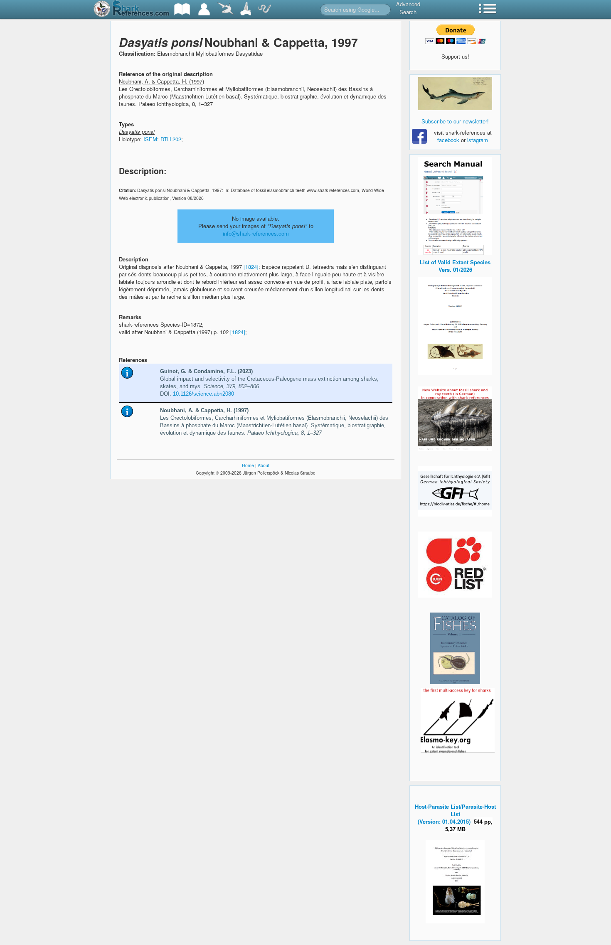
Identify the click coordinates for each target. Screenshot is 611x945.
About (263, 465)
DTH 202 (170, 139)
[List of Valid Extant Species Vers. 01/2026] (455, 325)
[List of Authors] (204, 9)
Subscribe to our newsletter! (455, 121)
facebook (448, 140)
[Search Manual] (455, 205)
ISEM (150, 139)
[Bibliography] (182, 9)
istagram (477, 140)
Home (248, 465)
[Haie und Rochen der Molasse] (455, 418)
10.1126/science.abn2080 (203, 394)
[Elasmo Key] (458, 719)
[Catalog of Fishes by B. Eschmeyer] (455, 648)
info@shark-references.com (256, 233)
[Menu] (487, 9)
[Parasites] (264, 9)
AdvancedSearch (408, 8)
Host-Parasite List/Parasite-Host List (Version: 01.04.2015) (455, 813)
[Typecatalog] (245, 9)
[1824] (251, 267)
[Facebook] (455, 93)
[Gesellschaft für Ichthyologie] (455, 491)
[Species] (225, 9)
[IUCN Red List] (455, 565)
